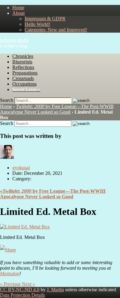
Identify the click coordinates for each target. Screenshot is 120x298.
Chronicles (22, 56)
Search (6, 100)
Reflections (23, 67)
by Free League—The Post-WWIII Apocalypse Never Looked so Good (57, 109)
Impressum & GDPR (45, 18)
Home (18, 7)
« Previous (10, 284)
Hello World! (37, 24)
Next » (28, 284)
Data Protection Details (22, 295)
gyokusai (21, 167)
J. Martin (55, 289)
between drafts (14, 40)
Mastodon (9, 273)
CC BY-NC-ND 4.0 (19, 289)
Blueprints (22, 61)
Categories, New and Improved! (56, 29)
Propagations (25, 72)
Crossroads (23, 78)
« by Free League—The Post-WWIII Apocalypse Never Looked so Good (53, 193)
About (18, 13)
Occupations (24, 84)
